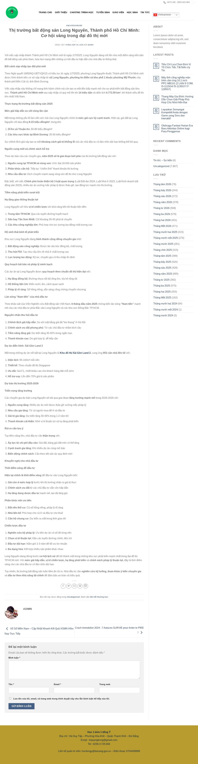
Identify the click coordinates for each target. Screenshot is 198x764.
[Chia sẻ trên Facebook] (63, 586)
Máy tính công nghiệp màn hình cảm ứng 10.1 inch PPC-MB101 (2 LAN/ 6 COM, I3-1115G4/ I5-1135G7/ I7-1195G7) (177, 83)
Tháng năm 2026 (162, 202)
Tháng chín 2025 (162, 250)
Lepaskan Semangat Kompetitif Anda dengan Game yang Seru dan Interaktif (174, 114)
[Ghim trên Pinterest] (79, 586)
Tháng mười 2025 (163, 244)
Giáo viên (118, 12)
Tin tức (145, 12)
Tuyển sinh (103, 12)
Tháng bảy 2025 (162, 262)
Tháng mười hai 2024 (165, 303)
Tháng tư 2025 (161, 279)
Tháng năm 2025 (162, 273)
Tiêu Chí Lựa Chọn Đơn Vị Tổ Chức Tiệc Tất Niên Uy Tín (176, 67)
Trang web (104, 684)
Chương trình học (81, 12)
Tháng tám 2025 (162, 256)
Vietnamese (164, 14)
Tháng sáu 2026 (162, 196)
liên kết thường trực (99, 597)
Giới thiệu (61, 12)
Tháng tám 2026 (162, 184)
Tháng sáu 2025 (162, 267)
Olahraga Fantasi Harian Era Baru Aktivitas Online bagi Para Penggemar (177, 128)
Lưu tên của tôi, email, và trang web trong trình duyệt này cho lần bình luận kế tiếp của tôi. (61, 698)
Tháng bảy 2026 (162, 190)
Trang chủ (45, 12)
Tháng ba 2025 (161, 285)
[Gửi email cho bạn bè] (74, 586)
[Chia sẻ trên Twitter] (68, 586)
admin (91, 45)
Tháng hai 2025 (162, 291)
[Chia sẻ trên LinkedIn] (85, 586)
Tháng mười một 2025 (165, 238)
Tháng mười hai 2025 (165, 232)
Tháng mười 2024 (163, 315)
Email (57, 684)
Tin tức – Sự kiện (162, 160)
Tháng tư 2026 (161, 208)
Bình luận (14, 657)
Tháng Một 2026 (162, 226)
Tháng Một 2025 (162, 297)
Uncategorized (74, 25)
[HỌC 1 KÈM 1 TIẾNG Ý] (18, 12)
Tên (11, 684)
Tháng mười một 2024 (165, 309)
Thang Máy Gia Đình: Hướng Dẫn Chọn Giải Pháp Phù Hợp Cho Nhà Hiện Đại (177, 99)
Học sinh (132, 12)
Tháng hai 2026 (162, 220)
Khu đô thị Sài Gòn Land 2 (75, 353)
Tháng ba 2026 (161, 214)
